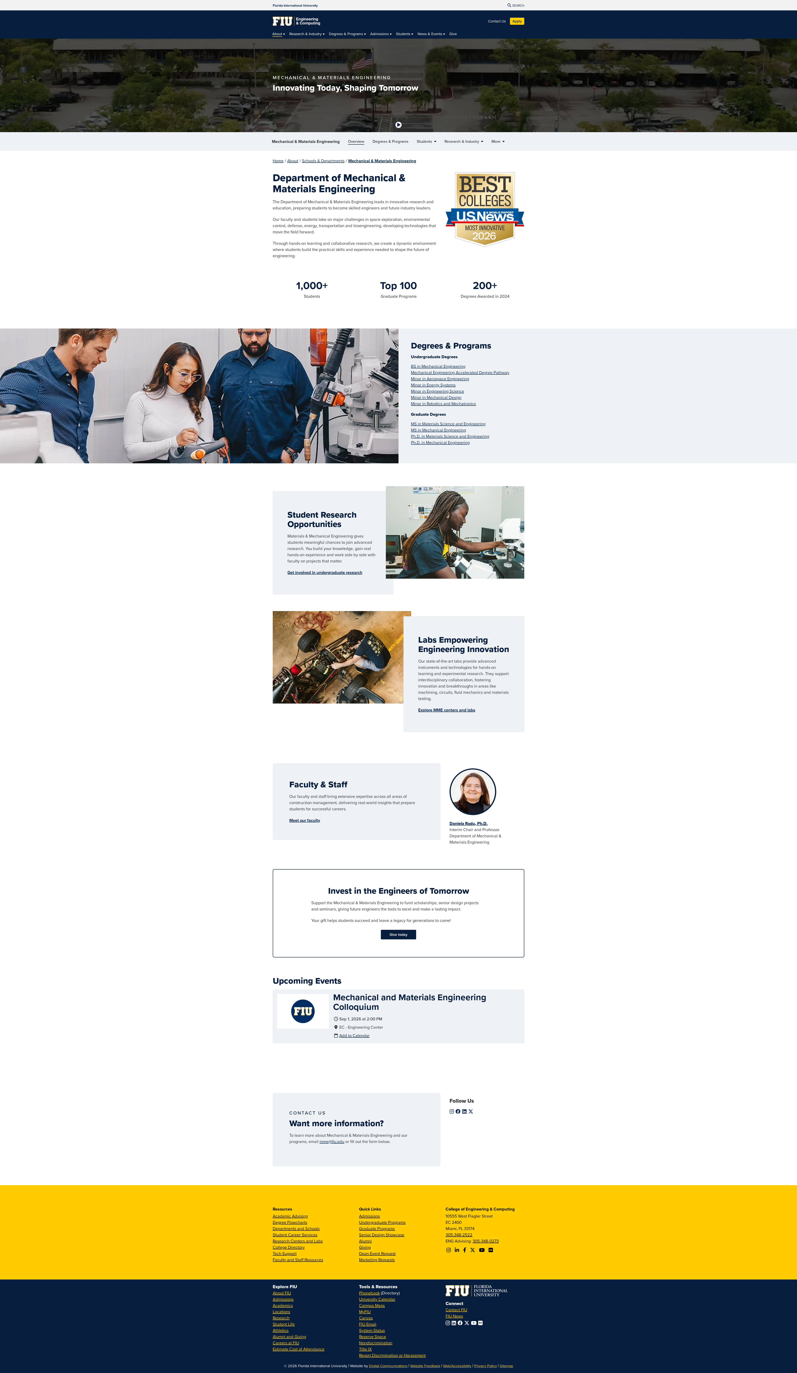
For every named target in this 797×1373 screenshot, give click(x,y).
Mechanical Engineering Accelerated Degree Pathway (460, 372)
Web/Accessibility (457, 1365)
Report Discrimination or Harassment (392, 1355)
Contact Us (497, 21)
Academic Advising (290, 1216)
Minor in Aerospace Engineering (440, 379)
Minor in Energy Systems (433, 385)
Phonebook (369, 1293)
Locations (281, 1312)
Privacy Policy (485, 1365)
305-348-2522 (459, 1235)
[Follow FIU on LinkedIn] (455, 1323)
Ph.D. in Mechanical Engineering (440, 442)
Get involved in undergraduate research (324, 572)
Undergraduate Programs (382, 1222)
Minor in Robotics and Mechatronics (443, 404)
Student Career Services (295, 1235)
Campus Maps (372, 1305)
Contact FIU (456, 1310)
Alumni (365, 1241)
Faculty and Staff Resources (298, 1260)
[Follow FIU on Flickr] (481, 1323)
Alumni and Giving (289, 1337)
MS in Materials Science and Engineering (448, 424)
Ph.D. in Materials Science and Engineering (450, 436)
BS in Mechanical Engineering (438, 366)
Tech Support (285, 1253)
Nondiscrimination (375, 1343)
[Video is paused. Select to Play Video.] (398, 125)
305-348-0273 (486, 1241)
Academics (283, 1305)
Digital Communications (388, 1365)
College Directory (289, 1247)
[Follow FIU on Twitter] (467, 1323)
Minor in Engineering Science (437, 391)
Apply (517, 21)
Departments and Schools (296, 1228)
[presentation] (303, 1011)
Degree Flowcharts (290, 1222)
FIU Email (367, 1324)
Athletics (280, 1330)
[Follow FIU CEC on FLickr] (491, 1250)
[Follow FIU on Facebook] (461, 1323)
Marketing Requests (377, 1260)
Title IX (365, 1349)
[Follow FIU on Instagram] (449, 1323)
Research (281, 1318)
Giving (365, 1247)
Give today (398, 934)
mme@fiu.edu (332, 1141)
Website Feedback (425, 1365)
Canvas (366, 1318)
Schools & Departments (323, 161)
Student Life (284, 1324)
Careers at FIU (286, 1343)
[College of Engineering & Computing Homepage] (296, 21)
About (292, 161)
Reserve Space (372, 1337)
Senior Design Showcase (381, 1235)
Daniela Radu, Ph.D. (469, 823)
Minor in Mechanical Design (436, 397)
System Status (372, 1330)
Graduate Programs (377, 1228)
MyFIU (365, 1312)
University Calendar (377, 1299)
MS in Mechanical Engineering (438, 430)
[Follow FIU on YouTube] (474, 1323)
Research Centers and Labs (298, 1241)
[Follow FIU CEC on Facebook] (465, 1250)
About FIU (282, 1293)
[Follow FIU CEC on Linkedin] (457, 1250)
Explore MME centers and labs (446, 710)
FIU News (454, 1316)
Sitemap (506, 1365)
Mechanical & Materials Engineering (306, 141)
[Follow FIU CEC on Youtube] (482, 1250)
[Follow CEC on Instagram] (449, 1250)
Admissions (369, 1216)
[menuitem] (278, 34)
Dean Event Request (377, 1253)
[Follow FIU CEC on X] (473, 1250)
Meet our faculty (304, 820)
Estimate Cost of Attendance (298, 1349)
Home (278, 161)
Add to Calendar (354, 1035)
